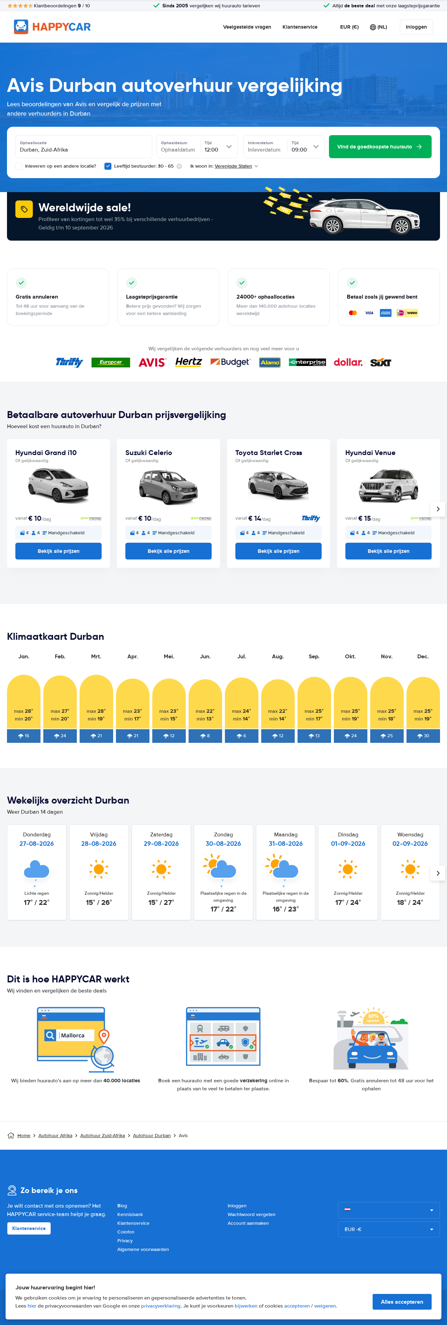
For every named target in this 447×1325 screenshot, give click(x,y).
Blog (122, 1206)
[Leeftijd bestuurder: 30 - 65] (107, 166)
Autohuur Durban (152, 1136)
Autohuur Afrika (55, 1136)
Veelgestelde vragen (247, 27)
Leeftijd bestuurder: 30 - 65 (144, 166)
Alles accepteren (402, 1302)
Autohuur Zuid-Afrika (102, 1136)
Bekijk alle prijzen (59, 551)
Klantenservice (300, 27)
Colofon (125, 1232)
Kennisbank (130, 1214)
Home (23, 1136)
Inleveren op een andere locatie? (60, 166)
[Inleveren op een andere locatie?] (18, 166)
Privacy (125, 1241)
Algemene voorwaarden (143, 1249)
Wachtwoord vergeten (252, 1214)
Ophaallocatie (33, 143)
